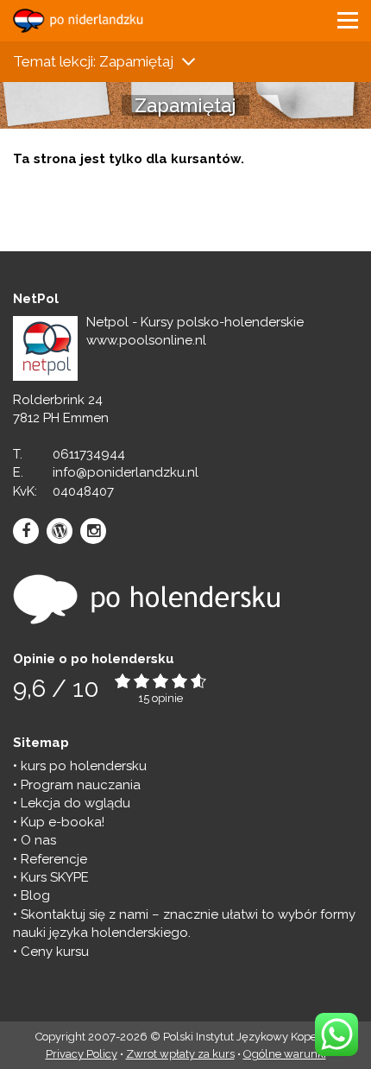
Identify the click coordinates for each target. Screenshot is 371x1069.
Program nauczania (81, 785)
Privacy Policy (81, 1053)
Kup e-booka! (62, 822)
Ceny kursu (55, 951)
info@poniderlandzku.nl (125, 472)
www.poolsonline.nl (146, 340)
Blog (35, 895)
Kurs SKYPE (55, 877)
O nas (38, 840)
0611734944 (89, 454)
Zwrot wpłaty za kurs (180, 1053)
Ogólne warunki (284, 1053)
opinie (167, 698)
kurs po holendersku (84, 766)
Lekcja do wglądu (75, 803)
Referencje (54, 859)
